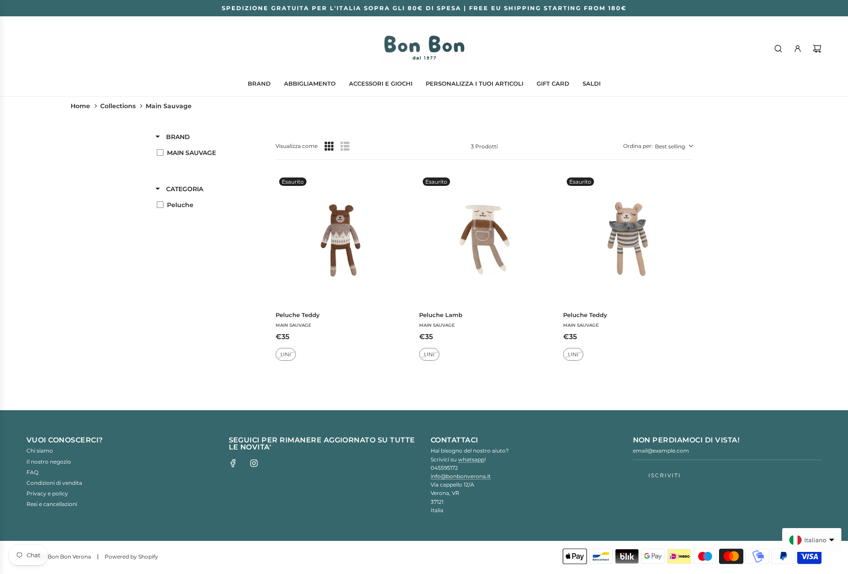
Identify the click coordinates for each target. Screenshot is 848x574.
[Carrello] (817, 48)
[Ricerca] (778, 48)
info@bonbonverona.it (461, 476)
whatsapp (471, 459)
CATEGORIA (183, 189)
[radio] (329, 146)
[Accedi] (797, 48)
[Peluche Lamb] (484, 238)
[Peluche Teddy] (340, 238)
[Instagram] (254, 463)
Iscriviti (664, 475)
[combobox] (658, 146)
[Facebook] (233, 463)
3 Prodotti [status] (484, 146)
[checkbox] (207, 152)
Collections (118, 106)
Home (80, 106)
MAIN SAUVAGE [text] (293, 325)
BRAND (177, 137)
